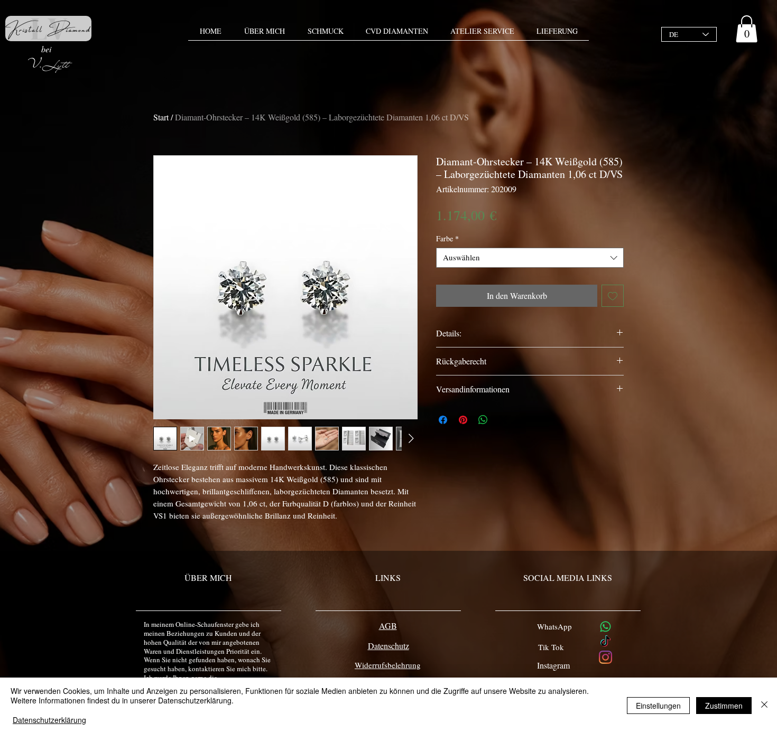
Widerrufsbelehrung (388, 665)
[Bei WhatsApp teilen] (483, 420)
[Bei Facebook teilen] (443, 420)
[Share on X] (503, 420)
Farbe (447, 238)
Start (161, 117)
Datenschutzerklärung (49, 720)
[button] (746, 28)
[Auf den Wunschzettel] (613, 296)
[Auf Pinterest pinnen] (463, 420)
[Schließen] (764, 705)
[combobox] (530, 258)
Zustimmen (724, 705)
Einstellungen (658, 705)
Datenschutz (388, 645)
